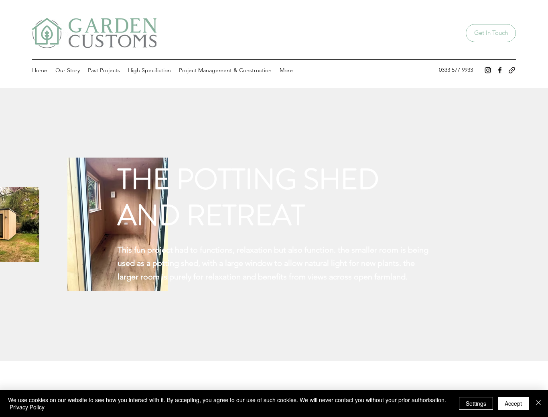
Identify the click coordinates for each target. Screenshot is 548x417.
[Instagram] (488, 70)
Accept (513, 403)
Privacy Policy (27, 407)
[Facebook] (500, 70)
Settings (476, 403)
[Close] (538, 403)
